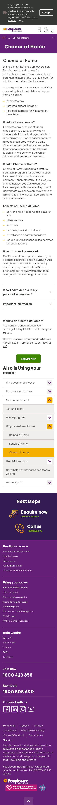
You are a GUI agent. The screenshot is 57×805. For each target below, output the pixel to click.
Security (24, 725)
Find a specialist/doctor (15, 587)
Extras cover (9, 561)
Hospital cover (10, 556)
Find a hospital (10, 592)
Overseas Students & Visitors (17, 570)
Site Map (8, 740)
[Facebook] (6, 709)
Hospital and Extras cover (16, 551)
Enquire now (28, 359)
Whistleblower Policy (32, 730)
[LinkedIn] (14, 709)
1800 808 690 (18, 692)
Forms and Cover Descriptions (18, 611)
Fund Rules (9, 725)
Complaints (9, 730)
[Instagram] (22, 709)
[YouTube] (31, 709)
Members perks (11, 606)
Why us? (7, 637)
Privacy (38, 725)
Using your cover (15, 582)
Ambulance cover (12, 565)
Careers (7, 647)
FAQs (5, 652)
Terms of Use (36, 735)
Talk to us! (8, 656)
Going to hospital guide (15, 601)
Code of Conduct (13, 735)
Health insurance (15, 546)
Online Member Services (15, 620)
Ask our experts (11, 343)
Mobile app (9, 616)
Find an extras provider (15, 597)
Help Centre (12, 632)
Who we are (9, 642)
